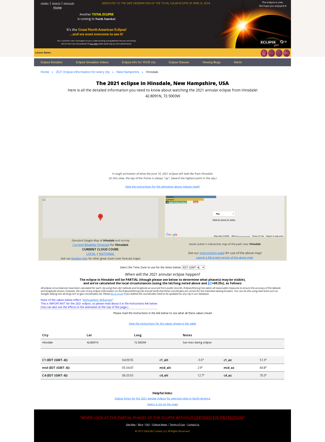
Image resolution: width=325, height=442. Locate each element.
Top (316, 433)
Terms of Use (177, 424)
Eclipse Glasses (179, 62)
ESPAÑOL (45, 3)
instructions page (212, 253)
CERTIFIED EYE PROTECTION (218, 417)
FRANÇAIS (56, 3)
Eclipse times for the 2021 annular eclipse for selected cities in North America (162, 398)
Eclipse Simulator (52, 62)
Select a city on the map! (162, 404)
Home (57, 7)
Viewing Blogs (211, 62)
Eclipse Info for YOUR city (139, 62)
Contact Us (193, 424)
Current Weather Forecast (91, 245)
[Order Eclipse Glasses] (271, 52)
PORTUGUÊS (69, 3)
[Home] (263, 52)
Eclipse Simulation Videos (92, 62)
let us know (117, 293)
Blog (140, 424)
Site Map (131, 424)
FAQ (147, 424)
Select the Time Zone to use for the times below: (151, 267)
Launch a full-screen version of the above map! (224, 257)
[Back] (286, 52)
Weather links (79, 258)
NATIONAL (107, 254)
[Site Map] (278, 52)
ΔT (210, 283)
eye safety (94, 44)
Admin (238, 62)
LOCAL (91, 254)
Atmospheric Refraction (97, 300)
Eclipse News (159, 424)
